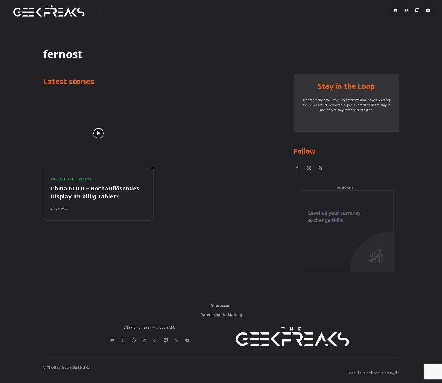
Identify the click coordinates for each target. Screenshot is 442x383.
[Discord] (396, 11)
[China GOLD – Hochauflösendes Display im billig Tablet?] (98, 133)
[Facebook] (297, 168)
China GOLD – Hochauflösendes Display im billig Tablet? (95, 192)
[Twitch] (417, 11)
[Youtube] (428, 11)
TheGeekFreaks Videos (71, 179)
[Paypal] (406, 11)
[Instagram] (309, 168)
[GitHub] (133, 340)
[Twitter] (320, 168)
